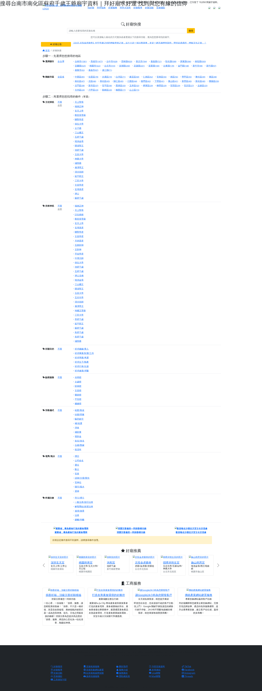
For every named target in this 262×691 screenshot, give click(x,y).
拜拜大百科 (125, 7)
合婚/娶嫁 (79, 445)
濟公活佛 (79, 275)
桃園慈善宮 (86, 562)
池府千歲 (79, 150)
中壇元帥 (79, 258)
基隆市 (80, 70)
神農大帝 (79, 158)
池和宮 (111, 562)
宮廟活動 (57, 672)
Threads (188, 676)
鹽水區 (200, 76)
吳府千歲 (79, 336)
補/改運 (78, 423)
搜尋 (191, 30)
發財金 (78, 436)
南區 (174, 76)
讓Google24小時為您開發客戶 (153, 595)
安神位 (78, 482)
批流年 (78, 449)
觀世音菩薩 (80, 115)
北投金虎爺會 (143, 562)
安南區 (161, 76)
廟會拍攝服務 (92, 676)
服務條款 (123, 672)
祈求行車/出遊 (82, 366)
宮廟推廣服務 (92, 666)
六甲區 (93, 89)
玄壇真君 (79, 189)
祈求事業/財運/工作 (84, 353)
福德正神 (79, 106)
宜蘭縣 (80, 65)
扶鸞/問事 (79, 414)
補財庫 (78, 432)
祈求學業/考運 (82, 357)
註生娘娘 (79, 214)
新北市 (141, 61)
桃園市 (95, 65)
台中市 (111, 61)
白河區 (121, 76)
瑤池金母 (79, 141)
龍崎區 (107, 89)
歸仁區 (118, 81)
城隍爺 (78, 163)
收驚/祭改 (79, 410)
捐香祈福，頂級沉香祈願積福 (63, 595)
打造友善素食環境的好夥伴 (108, 595)
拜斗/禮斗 (79, 497)
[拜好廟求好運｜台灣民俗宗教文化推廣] (63, 6)
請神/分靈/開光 (82, 477)
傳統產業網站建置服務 (198, 595)
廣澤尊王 (79, 167)
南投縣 (200, 61)
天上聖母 (79, 102)
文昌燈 (78, 390)
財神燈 (78, 386)
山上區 (134, 89)
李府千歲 (79, 319)
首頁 (47, 50)
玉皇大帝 (79, 154)
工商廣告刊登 (60, 679)
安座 (77, 473)
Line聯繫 (155, 672)
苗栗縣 (153, 65)
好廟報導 (137, 7)
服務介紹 (123, 669)
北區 (92, 81)
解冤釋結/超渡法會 (84, 506)
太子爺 (78, 128)
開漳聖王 (79, 145)
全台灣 (61, 61)
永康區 (107, 76)
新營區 (187, 81)
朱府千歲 (79, 332)
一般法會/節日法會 (84, 502)
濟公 (77, 193)
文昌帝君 (79, 184)
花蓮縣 (139, 65)
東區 (213, 76)
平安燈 (78, 399)
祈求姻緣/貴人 (82, 348)
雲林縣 (126, 61)
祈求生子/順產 (82, 361)
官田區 (175, 85)
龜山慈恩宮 (198, 562)
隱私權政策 (124, 676)
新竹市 (198, 65)
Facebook (189, 669)
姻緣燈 (78, 403)
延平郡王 (79, 176)
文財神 (78, 249)
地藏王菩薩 (80, 310)
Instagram (189, 672)
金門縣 (183, 65)
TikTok (187, 666)
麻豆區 (134, 76)
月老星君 (79, 240)
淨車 (77, 427)
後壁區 (146, 81)
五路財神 (79, 245)
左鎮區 (202, 85)
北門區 (80, 85)
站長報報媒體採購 (95, 672)
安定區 (189, 85)
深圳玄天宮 (57, 562)
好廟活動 (149, 7)
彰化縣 (170, 61)
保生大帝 (79, 123)
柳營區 (161, 85)
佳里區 (93, 76)
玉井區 (134, 85)
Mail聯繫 (155, 676)
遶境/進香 (79, 510)
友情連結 (155, 669)
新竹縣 (211, 65)
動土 (77, 469)
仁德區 (148, 76)
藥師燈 (78, 394)
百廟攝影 (160, 7)
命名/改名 (79, 440)
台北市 (109, 65)
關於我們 (123, 666)
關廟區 (214, 81)
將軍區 (148, 85)
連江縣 (107, 70)
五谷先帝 (79, 297)
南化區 (80, 81)
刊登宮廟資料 (158, 666)
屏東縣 (185, 61)
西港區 (121, 85)
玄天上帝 (79, 110)
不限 (60, 102)
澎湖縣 (124, 65)
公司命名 (79, 460)
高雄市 (97, 61)
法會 (77, 515)
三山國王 (79, 132)
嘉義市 (93, 70)
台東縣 (168, 65)
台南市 (81, 61)
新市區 (93, 85)
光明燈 (78, 377)
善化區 (105, 81)
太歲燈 (78, 381)
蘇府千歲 (79, 198)
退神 (77, 491)
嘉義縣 (156, 61)
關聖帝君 (79, 119)
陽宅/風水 (79, 486)
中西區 (80, 76)
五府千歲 (79, 136)
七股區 (132, 81)
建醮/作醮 (79, 519)
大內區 (80, 89)
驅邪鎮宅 (79, 418)
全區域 (61, 76)
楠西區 (121, 89)
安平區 (107, 85)
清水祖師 (79, 171)
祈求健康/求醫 (82, 370)
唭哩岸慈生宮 (171, 562)
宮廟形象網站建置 (95, 669)
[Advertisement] (131, 635)
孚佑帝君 (79, 253)
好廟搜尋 (57, 666)
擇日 (77, 456)
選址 (77, 464)
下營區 (159, 81)
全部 (60, 105)
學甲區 (187, 76)
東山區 (173, 81)
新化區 (200, 81)
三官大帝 (79, 180)
